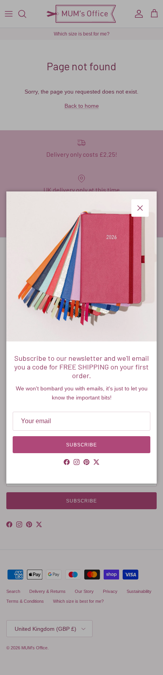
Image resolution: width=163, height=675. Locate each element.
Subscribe (81, 445)
